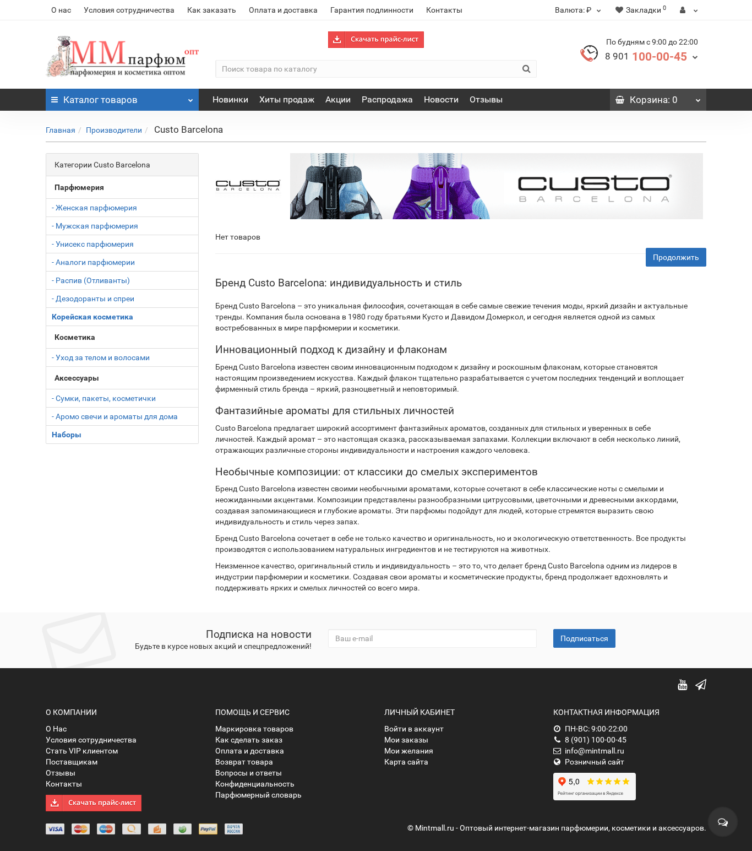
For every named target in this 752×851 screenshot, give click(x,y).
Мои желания (408, 750)
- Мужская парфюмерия (95, 225)
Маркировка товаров (254, 728)
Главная (60, 130)
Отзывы (486, 99)
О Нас (56, 728)
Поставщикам (71, 761)
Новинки (230, 99)
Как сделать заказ (248, 739)
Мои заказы (406, 739)
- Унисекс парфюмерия (93, 244)
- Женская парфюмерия (94, 207)
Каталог (100, 99)
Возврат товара (244, 761)
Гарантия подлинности (371, 10)
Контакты (444, 10)
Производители (114, 130)
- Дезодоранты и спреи (93, 298)
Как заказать (211, 10)
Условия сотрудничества (129, 10)
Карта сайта (406, 761)
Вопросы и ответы (248, 772)
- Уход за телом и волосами (101, 357)
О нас (61, 10)
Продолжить (676, 257)
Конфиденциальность (255, 783)
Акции (338, 99)
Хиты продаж (286, 99)
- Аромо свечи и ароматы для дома (115, 416)
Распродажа (387, 99)
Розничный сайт (594, 761)
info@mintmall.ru (594, 750)
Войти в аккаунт (414, 728)
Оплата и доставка (283, 10)
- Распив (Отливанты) (91, 280)
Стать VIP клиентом (82, 750)
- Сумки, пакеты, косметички (104, 398)
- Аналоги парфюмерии (93, 262)
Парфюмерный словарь (258, 794)
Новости (441, 99)
